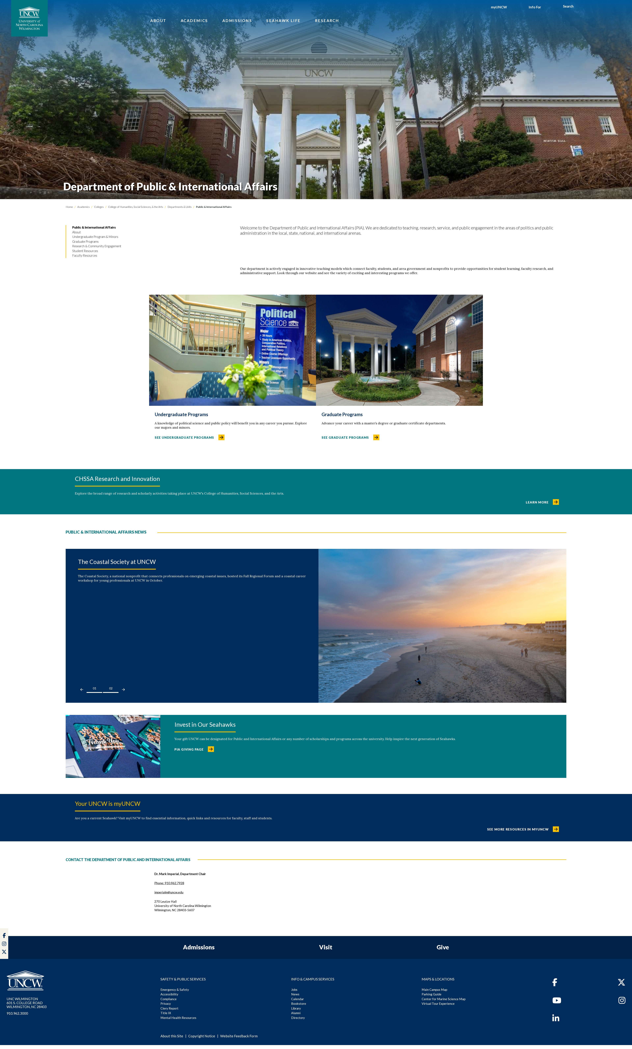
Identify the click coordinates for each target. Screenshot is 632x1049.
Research (327, 20)
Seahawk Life (283, 20)
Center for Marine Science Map (443, 999)
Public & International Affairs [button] (94, 227)
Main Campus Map (434, 989)
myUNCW (499, 7)
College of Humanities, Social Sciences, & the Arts (135, 206)
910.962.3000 (17, 1013)
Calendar (297, 999)
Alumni (296, 1013)
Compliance (168, 999)
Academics (194, 20)
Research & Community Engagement (96, 246)
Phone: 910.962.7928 (169, 883)
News (295, 994)
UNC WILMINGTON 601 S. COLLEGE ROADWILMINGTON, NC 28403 (27, 1003)
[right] (123, 689)
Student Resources (85, 251)
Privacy (165, 1003)
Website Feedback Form (239, 1036)
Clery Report (169, 1008)
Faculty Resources (84, 255)
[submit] (577, 6)
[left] (81, 689)
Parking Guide (431, 994)
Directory (298, 1018)
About (158, 20)
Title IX (165, 1013)
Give (443, 947)
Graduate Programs (85, 241)
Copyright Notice (201, 1036)
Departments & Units (179, 206)
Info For (535, 7)
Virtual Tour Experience (438, 1003)
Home (69, 206)
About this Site (171, 1036)
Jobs (294, 989)
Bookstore (298, 1003)
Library (296, 1008)
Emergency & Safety (174, 989)
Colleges (99, 206)
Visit (325, 947)
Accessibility (169, 994)
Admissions (237, 20)
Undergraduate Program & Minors (95, 237)
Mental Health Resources (178, 1018)
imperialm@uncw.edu (168, 892)
